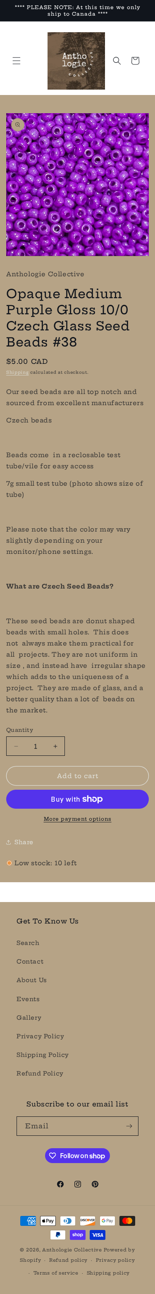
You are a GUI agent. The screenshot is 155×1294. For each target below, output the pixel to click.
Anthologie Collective (72, 1250)
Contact (30, 961)
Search (28, 943)
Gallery (29, 1017)
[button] (16, 61)
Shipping (17, 372)
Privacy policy (115, 1260)
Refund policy (68, 1260)
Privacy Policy (40, 1036)
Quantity (19, 730)
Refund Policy (40, 1073)
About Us (32, 980)
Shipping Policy (43, 1055)
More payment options (78, 819)
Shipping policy (108, 1273)
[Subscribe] (129, 1126)
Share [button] (23, 842)
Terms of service (56, 1273)
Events (28, 999)
